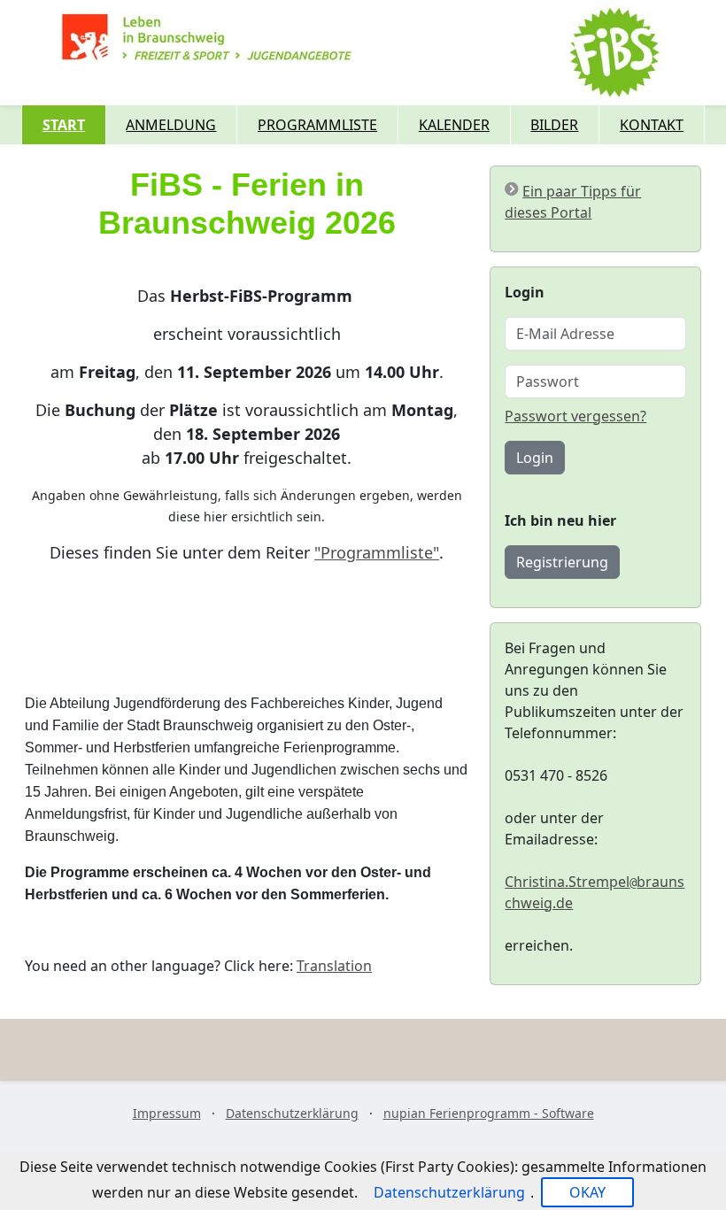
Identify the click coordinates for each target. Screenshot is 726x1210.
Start (63, 125)
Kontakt (652, 125)
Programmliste (317, 125)
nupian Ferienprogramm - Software (488, 1113)
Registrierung (562, 562)
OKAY (587, 1192)
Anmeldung (171, 125)
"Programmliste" (376, 552)
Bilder (554, 125)
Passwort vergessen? (575, 416)
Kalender (454, 125)
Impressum (167, 1113)
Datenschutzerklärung (292, 1113)
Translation (334, 965)
